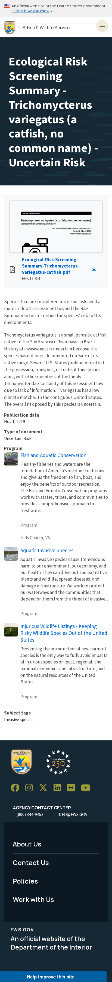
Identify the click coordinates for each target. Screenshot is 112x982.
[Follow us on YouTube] (87, 788)
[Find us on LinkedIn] (59, 788)
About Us (27, 843)
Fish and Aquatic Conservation (53, 455)
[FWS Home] (9, 27)
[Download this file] (95, 269)
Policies (25, 880)
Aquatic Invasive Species (46, 550)
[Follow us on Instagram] (31, 788)
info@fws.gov (72, 814)
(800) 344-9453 (29, 814)
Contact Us (31, 862)
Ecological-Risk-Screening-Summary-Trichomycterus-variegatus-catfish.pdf (50, 266)
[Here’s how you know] (56, 8)
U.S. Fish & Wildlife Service (44, 28)
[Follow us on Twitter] (45, 788)
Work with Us (33, 899)
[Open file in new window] (12, 270)
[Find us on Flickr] (73, 788)
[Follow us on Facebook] (17, 788)
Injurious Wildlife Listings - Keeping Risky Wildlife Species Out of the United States (63, 633)
